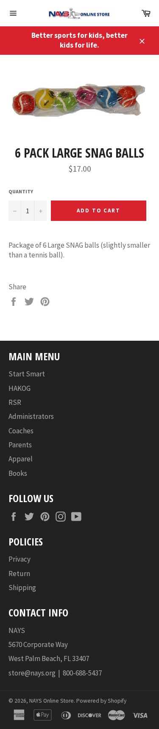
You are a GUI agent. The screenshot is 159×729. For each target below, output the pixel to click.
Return (19, 573)
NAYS (16, 630)
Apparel (20, 458)
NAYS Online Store (51, 700)
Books (17, 473)
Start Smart (26, 374)
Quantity (20, 191)
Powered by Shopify (101, 700)
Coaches (20, 430)
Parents (20, 444)
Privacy (19, 559)
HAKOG (19, 388)
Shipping (22, 587)
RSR (14, 402)
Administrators (31, 416)
